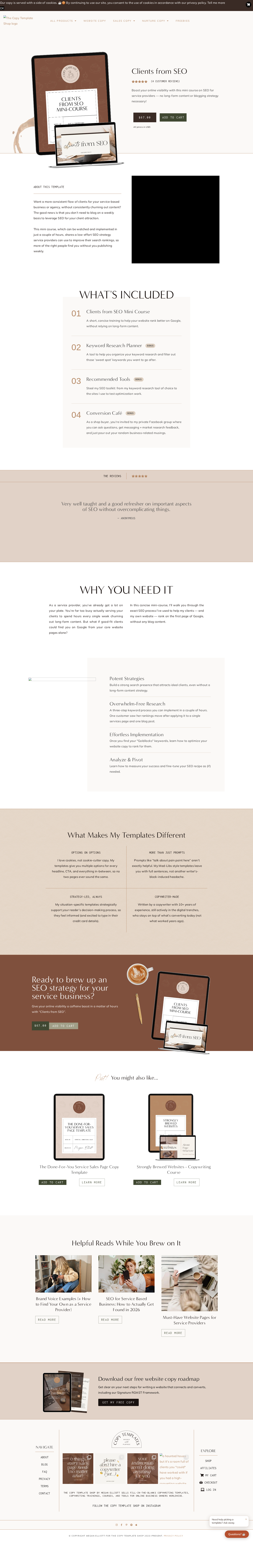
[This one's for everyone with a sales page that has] (142, 1468)
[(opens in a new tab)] (173, 1127)
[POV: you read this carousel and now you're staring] (78, 1468)
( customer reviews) (165, 81)
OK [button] (2, 8)
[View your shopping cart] (248, 4)
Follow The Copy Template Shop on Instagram (127, 1505)
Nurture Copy (153, 20)
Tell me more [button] (216, 2)
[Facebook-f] (121, 1525)
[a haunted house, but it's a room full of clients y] (175, 1468)
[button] (63, 1026)
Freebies (183, 20)
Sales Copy (122, 20)
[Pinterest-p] (126, 1525)
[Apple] (136, 1525)
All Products (61, 20)
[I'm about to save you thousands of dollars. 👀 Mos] (110, 1468)
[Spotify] (131, 1525)
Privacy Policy (173, 1536)
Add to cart (173, 117)
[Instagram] (117, 1525)
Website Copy (94, 20)
